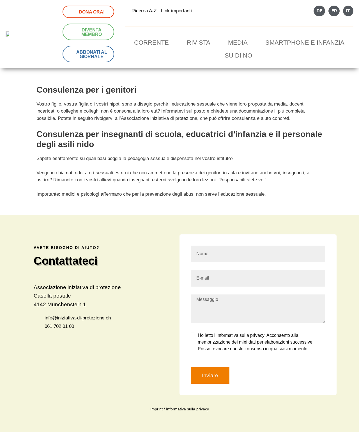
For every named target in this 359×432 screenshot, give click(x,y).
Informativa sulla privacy (187, 409)
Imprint (156, 409)
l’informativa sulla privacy (238, 335)
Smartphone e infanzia (304, 42)
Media (238, 42)
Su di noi (239, 55)
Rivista (198, 42)
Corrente (151, 42)
